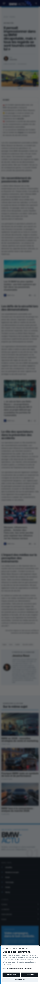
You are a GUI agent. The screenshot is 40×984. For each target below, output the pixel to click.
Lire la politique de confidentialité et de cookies (17, 968)
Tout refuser (11, 974)
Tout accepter (29, 974)
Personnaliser (20, 979)
